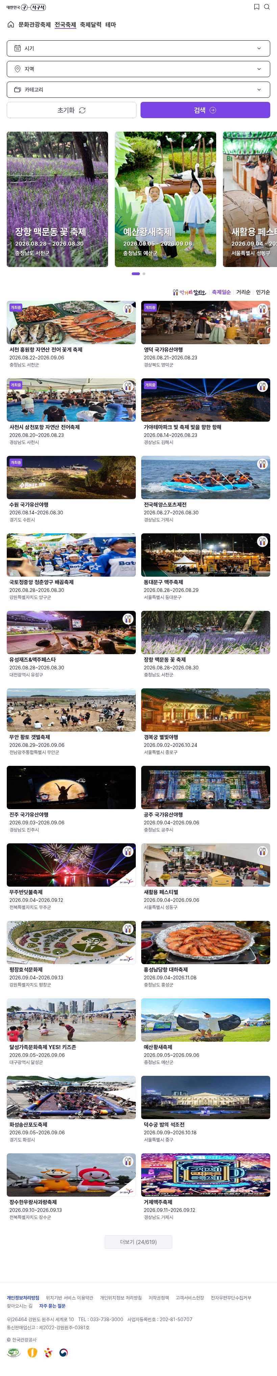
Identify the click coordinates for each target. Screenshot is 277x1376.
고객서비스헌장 (190, 1298)
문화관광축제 (35, 24)
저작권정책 (159, 1298)
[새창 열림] (14, 1352)
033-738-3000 (106, 1319)
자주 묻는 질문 (52, 1306)
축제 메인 (11, 24)
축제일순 (221, 292)
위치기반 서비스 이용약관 (69, 1298)
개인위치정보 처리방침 (121, 1298)
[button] (136, 273)
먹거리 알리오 (189, 292)
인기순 (263, 292)
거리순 (243, 292)
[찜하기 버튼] (256, 6)
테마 (110, 24)
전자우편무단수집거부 (231, 1298)
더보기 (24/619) (138, 1242)
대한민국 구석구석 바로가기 (26, 7)
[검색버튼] (266, 6)
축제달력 (91, 24)
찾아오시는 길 (19, 1306)
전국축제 (65, 24)
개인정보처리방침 (23, 1298)
